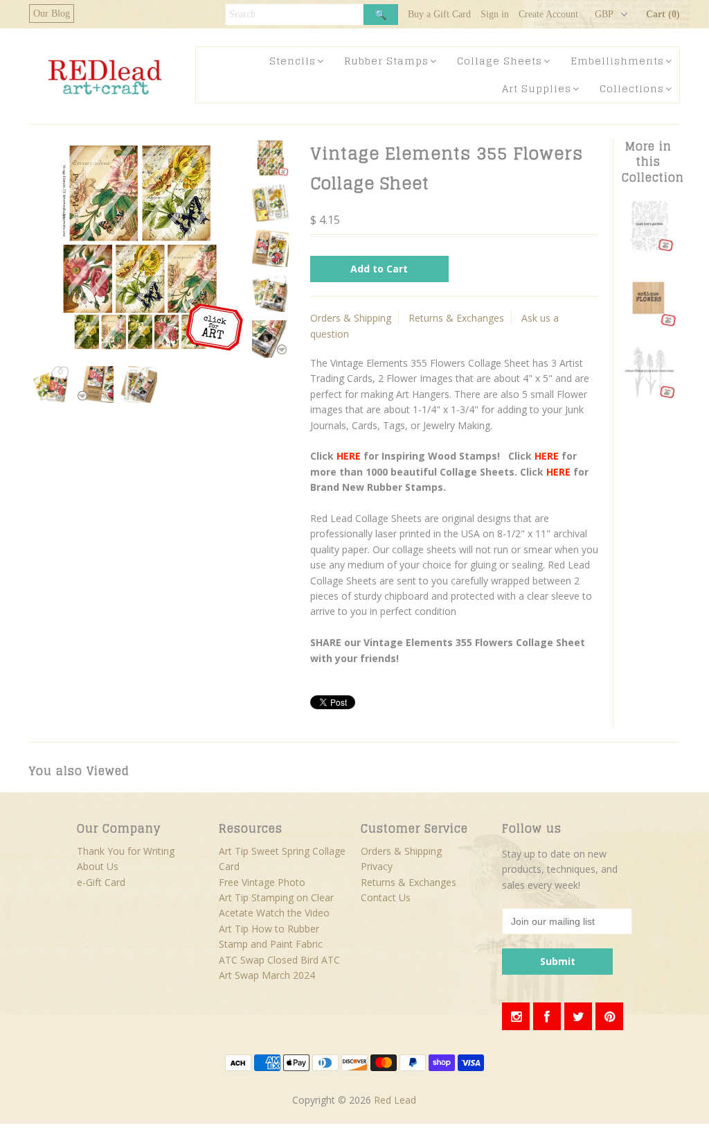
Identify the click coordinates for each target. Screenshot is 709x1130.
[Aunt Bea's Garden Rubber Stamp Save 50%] (649, 250)
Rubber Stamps (386, 60)
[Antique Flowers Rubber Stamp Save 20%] (649, 395)
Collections (632, 88)
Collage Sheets (499, 60)
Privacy (377, 866)
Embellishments (617, 60)
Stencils (292, 60)
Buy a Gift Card (439, 14)
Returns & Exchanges (456, 317)
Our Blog (51, 13)
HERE (348, 455)
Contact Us (386, 897)
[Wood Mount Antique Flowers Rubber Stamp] (649, 322)
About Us (97, 866)
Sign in (495, 14)
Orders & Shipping (350, 317)
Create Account (548, 14)
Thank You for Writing (125, 851)
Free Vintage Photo (262, 882)
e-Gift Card (101, 882)
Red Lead (395, 1099)
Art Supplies (536, 88)
